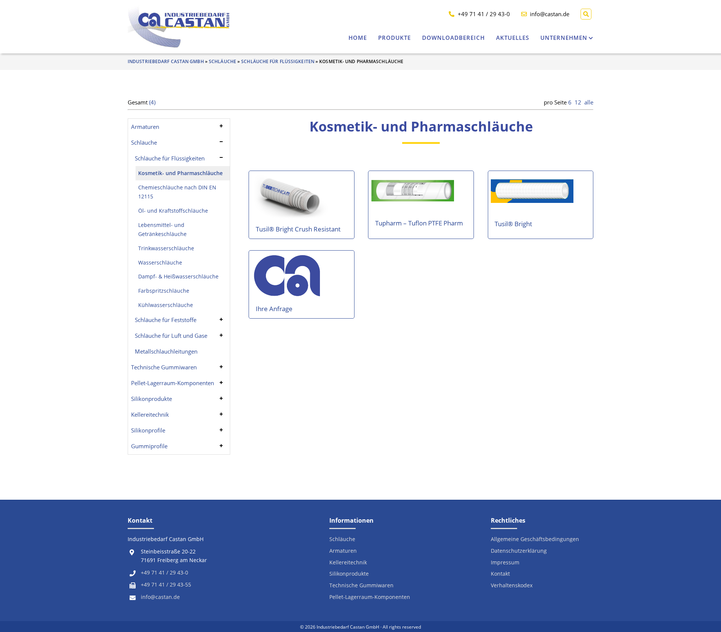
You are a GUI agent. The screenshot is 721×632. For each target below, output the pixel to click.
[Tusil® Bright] (532, 194)
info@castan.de (160, 597)
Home (357, 37)
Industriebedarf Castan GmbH (166, 61)
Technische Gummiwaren (164, 367)
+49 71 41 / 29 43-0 (164, 572)
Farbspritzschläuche (163, 290)
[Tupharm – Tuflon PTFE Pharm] (412, 193)
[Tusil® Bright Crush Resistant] (292, 199)
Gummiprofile (149, 446)
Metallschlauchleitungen (166, 351)
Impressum (505, 562)
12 (578, 102)
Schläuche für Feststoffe (165, 320)
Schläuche (222, 61)
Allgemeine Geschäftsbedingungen (535, 539)
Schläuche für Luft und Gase (171, 335)
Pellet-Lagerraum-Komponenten (172, 383)
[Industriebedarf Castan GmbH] (179, 26)
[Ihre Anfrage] (288, 279)
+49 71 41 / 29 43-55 (166, 584)
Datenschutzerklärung (519, 551)
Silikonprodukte (151, 398)
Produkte (394, 37)
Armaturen (145, 126)
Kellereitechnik (150, 414)
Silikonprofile (148, 430)
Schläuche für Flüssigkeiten (277, 61)
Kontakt (500, 574)
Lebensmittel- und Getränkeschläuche (162, 229)
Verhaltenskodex (511, 585)
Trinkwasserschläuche (166, 248)
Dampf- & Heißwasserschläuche (178, 276)
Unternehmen (563, 37)
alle (588, 102)
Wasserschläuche (160, 262)
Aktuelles (512, 37)
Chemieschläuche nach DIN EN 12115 (177, 192)
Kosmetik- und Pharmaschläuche (180, 173)
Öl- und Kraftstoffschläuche (173, 210)
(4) (152, 102)
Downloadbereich (453, 37)
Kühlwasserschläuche (165, 305)
